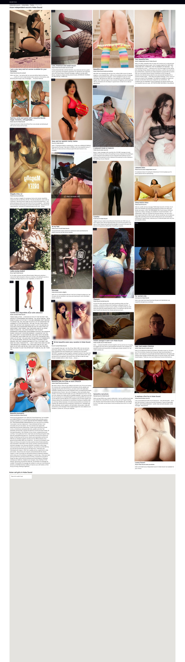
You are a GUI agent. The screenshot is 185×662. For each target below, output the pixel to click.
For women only (140, 296)
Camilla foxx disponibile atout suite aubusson (26, 313)
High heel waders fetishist (144, 346)
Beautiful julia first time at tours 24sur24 (66, 381)
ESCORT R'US (13, 2)
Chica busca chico (141, 202)
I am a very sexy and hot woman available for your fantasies (28, 70)
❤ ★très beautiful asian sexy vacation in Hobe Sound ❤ (71, 343)
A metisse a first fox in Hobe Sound (147, 396)
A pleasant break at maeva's (103, 148)
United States (25, 5)
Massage (55, 290)
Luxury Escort (140, 462)
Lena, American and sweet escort (64, 66)
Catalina (96, 217)
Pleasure (96, 299)
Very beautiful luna (142, 59)
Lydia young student (17, 271)
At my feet (55, 226)
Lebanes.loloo (140, 167)
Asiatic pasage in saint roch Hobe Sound (108, 341)
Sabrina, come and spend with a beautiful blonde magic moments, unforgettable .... (27, 119)
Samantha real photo (101, 394)
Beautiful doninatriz (17, 413)
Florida (32, 5)
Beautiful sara (98, 69)
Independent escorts (15, 5)
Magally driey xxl (16, 194)
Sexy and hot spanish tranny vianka (64, 141)
